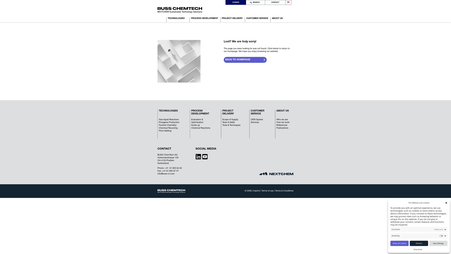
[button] (446, 203)
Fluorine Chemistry (168, 125)
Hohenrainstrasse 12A (168, 158)
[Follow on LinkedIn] (198, 156)
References (281, 125)
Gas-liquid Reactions (169, 120)
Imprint (256, 191)
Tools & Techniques (231, 125)
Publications (282, 128)
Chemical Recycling (168, 128)
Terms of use (418, 249)
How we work (282, 122)
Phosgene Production (169, 122)
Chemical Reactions (200, 128)
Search (256, 2)
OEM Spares (257, 120)
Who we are (282, 120)
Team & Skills (228, 122)
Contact (275, 2)
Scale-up (195, 125)
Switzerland (163, 163)
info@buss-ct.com (166, 174)
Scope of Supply (230, 120)
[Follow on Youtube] (205, 156)
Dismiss (419, 243)
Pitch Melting (165, 131)
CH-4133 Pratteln (165, 161)
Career (235, 2)
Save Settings (438, 243)
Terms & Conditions (284, 191)
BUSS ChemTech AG (167, 155)
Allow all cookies (399, 243)
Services (255, 122)
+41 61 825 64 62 (173, 168)
